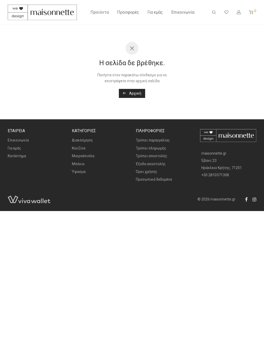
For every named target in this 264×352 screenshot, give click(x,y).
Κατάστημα (17, 156)
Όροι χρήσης (146, 172)
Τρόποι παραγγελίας (153, 140)
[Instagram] (254, 199)
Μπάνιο (78, 164)
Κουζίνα (78, 148)
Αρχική (134, 93)
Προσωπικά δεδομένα (154, 179)
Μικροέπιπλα (83, 156)
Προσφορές (128, 12)
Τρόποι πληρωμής (151, 148)
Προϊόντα (99, 12)
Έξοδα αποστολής (151, 164)
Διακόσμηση (82, 140)
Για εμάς (155, 12)
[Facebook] (246, 199)
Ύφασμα (79, 172)
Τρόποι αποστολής (151, 156)
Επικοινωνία (182, 12)
